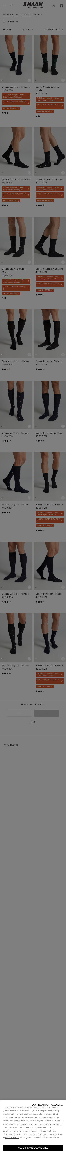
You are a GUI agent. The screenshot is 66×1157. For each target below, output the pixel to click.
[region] (33, 1128)
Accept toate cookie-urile (33, 1147)
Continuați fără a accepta (47, 1104)
